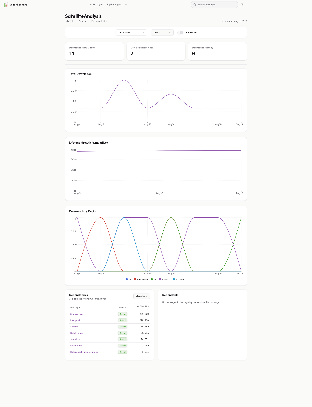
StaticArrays (76, 314)
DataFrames (76, 332)
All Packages (96, 4)
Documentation (99, 21)
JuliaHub (69, 21)
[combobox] (131, 32)
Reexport (75, 320)
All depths (140, 296)
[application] (156, 103)
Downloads (76, 345)
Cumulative (190, 32)
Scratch (74, 326)
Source (82, 21)
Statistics (75, 339)
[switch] (180, 32)
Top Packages (114, 4)
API (126, 4)
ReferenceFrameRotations (84, 351)
